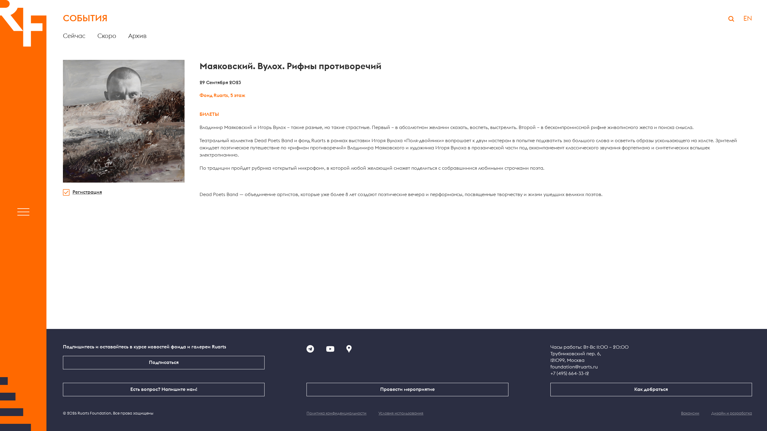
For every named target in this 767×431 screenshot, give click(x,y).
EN (747, 18)
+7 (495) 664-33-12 (569, 373)
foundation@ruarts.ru (574, 367)
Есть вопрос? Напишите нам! (163, 389)
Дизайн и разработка (731, 413)
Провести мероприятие (407, 389)
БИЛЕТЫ (209, 114)
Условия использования (400, 413)
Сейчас (74, 36)
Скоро (106, 36)
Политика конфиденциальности (336, 413)
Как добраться (651, 389)
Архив (137, 36)
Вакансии (690, 413)
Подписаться (164, 362)
